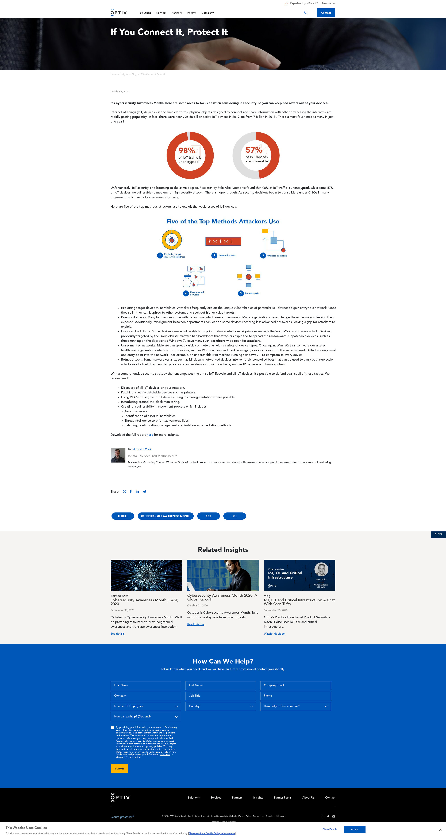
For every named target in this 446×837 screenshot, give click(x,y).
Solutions (145, 12)
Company (208, 12)
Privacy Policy (245, 816)
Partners (177, 12)
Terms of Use (258, 816)
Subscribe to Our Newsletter (223, 822)
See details (117, 634)
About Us (308, 797)
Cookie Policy (231, 816)
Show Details (330, 829)
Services (161, 12)
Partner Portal (282, 797)
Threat (123, 516)
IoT (235, 516)
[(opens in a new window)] (321, 817)
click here (165, 754)
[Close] (440, 830)
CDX (208, 516)
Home (113, 74)
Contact (326, 12)
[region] (223, 829)
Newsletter (328, 3)
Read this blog (196, 624)
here (150, 434)
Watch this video (274, 634)
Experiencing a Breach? (304, 3)
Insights (192, 12)
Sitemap (280, 816)
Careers (220, 816)
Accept (354, 829)
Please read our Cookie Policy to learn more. (212, 833)
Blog (134, 74)
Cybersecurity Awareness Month (165, 516)
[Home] (119, 12)
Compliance (271, 816)
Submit (119, 768)
